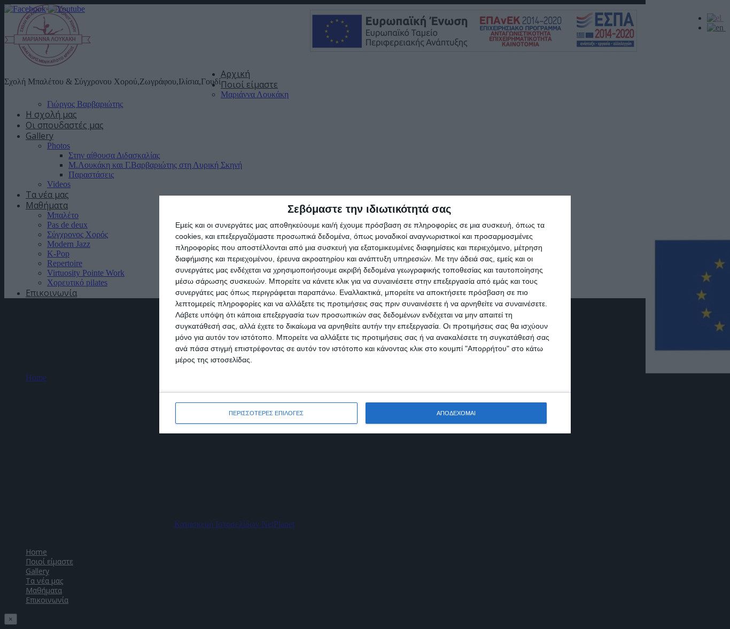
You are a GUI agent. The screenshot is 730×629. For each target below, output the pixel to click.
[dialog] (365, 314)
